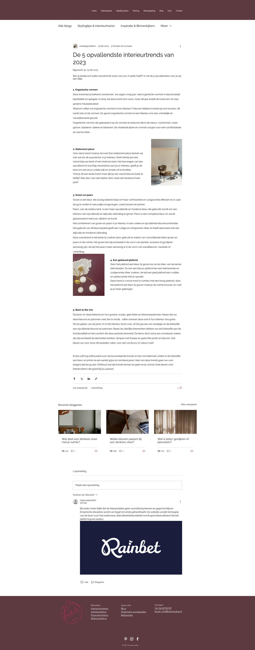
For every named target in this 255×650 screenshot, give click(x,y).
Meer (164, 26)
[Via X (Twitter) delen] (81, 378)
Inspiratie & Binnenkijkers (138, 26)
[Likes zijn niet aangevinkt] (82, 582)
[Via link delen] (96, 378)
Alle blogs (65, 26)
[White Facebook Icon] (137, 639)
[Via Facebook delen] (74, 378)
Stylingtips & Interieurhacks (96, 26)
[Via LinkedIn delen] (88, 378)
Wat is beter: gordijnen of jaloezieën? (173, 440)
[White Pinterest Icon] (126, 639)
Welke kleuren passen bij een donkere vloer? (126, 440)
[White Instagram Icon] (131, 639)
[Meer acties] (180, 46)
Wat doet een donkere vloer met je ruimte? (79, 440)
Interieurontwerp (99, 608)
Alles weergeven (189, 404)
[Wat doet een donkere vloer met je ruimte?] (79, 422)
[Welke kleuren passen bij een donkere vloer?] (127, 422)
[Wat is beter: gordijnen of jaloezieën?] (175, 422)
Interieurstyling (98, 611)
